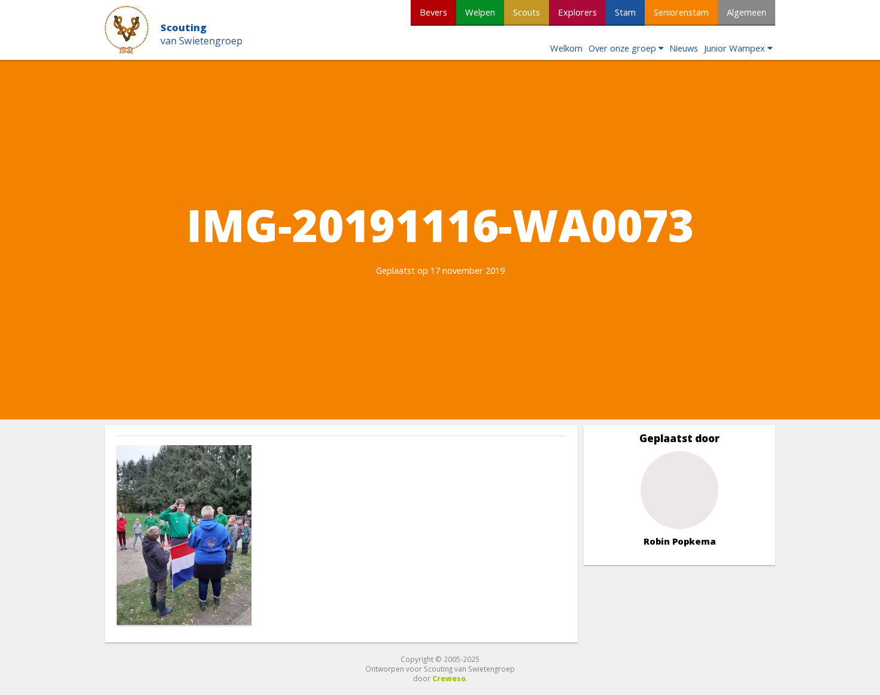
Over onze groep (622, 48)
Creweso (449, 678)
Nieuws (683, 48)
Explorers (577, 12)
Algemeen (746, 12)
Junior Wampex (734, 48)
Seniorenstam (681, 12)
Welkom (566, 48)
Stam (625, 12)
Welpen (480, 12)
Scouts (526, 12)
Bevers (433, 12)
